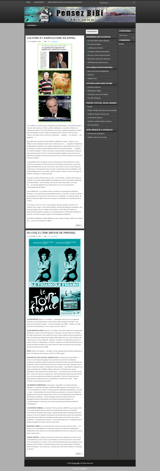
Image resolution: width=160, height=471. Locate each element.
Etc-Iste (89, 107)
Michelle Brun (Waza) (94, 91)
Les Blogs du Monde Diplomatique (98, 51)
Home (28, 2)
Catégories (32, 25)
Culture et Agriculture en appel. (51, 37)
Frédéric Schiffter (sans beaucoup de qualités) (102, 110)
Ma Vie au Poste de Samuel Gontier (98, 55)
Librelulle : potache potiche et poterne (99, 121)
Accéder (121, 44)
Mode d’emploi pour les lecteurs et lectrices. (65, 2)
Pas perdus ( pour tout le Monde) (97, 94)
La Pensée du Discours (94, 118)
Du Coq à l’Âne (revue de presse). (51, 232)
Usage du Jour (92, 78)
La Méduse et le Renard (95, 48)
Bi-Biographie (39, 2)
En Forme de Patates (94, 44)
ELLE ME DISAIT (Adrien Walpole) (98, 41)
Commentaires (92, 32)
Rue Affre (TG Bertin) (94, 98)
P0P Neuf (90, 75)
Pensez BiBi (76, 463)
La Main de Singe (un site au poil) (98, 114)
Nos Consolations (93, 125)
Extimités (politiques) (94, 87)
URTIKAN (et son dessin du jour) (97, 62)
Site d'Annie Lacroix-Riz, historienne (99, 59)
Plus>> (79, 225)
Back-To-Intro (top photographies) (98, 71)
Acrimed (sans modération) (96, 133)
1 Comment (54, 41)
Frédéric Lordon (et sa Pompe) (97, 137)
